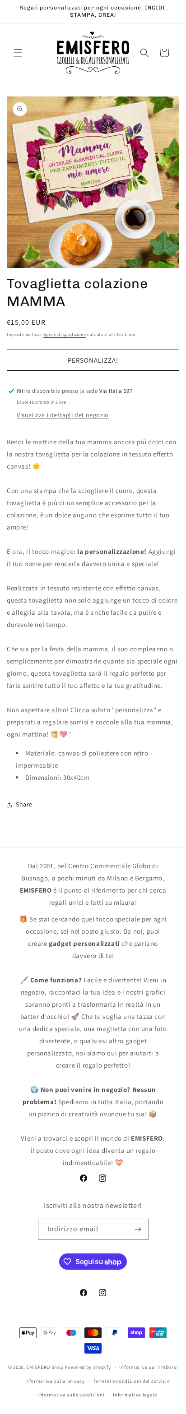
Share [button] (24, 804)
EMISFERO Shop (44, 1367)
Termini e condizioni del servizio (131, 1381)
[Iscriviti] (138, 1229)
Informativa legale (135, 1394)
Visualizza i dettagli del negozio (63, 415)
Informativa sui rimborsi (148, 1367)
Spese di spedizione (64, 334)
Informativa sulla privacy (54, 1381)
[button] (18, 53)
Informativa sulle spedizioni (71, 1394)
